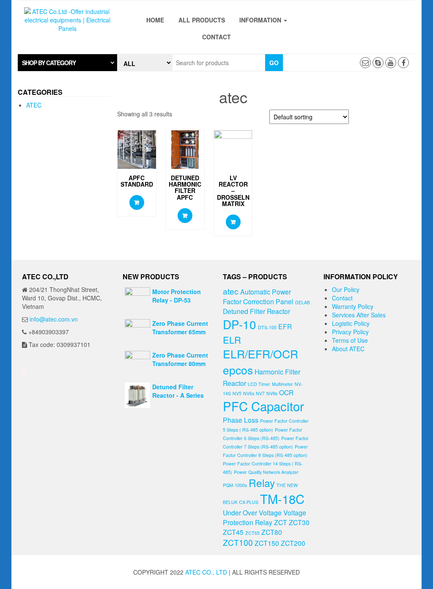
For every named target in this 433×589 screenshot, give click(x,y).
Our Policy (345, 289)
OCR (286, 392)
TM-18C (282, 498)
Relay (262, 482)
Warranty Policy (352, 306)
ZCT (280, 522)
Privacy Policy (350, 332)
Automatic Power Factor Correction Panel (258, 296)
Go (274, 62)
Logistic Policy (351, 323)
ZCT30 (299, 522)
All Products (201, 20)
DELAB (302, 302)
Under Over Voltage (252, 512)
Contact (216, 37)
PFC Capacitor (263, 406)
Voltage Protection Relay (264, 517)
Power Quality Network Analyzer (266, 472)
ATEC (33, 105)
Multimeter (282, 384)
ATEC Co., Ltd (206, 572)
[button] (67, 62)
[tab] (67, 62)
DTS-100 (267, 327)
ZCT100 (238, 542)
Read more (136, 202)
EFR (285, 326)
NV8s (271, 393)
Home (155, 20)
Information (261, 20)
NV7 (260, 393)
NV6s (248, 393)
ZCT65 (252, 533)
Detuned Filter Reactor (256, 311)
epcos (238, 370)
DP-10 (239, 324)
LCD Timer (259, 384)
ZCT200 (293, 543)
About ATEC (348, 348)
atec (230, 291)
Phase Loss (240, 419)
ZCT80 (271, 532)
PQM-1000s (235, 485)
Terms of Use (350, 340)
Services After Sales (359, 315)
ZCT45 (233, 532)
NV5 (237, 393)
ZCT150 (267, 543)
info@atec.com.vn (54, 319)
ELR (232, 339)
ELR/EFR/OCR (260, 354)
